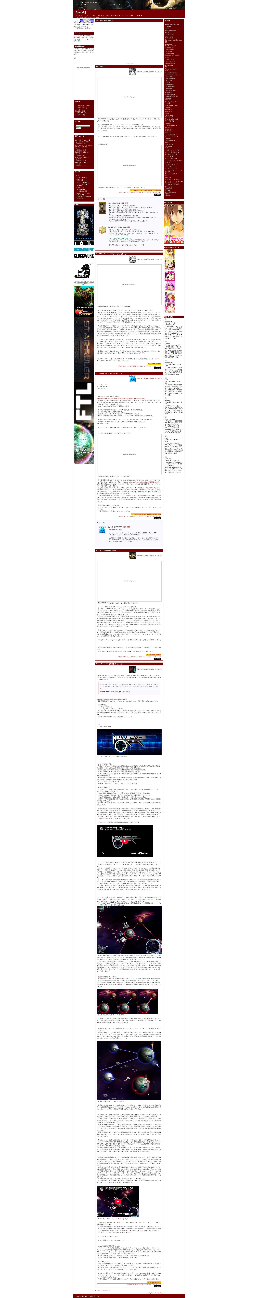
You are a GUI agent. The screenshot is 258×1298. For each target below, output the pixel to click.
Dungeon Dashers (155, 654)
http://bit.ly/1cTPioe (102, 423)
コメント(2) (147, 192)
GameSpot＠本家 (81, 191)
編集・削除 (125, 203)
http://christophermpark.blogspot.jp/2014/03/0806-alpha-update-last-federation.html (121, 398)
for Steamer (79, 198)
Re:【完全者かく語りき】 (82, 140)
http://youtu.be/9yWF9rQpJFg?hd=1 (119, 1219)
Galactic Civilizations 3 (154, 190)
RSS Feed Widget (129, 63)
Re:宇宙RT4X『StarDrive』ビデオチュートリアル (84, 146)
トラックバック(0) (156, 192)
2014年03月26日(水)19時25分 (145, 259)
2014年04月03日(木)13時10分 (145, 71)
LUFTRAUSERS (156, 364)
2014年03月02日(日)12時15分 (145, 555)
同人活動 (78, 111)
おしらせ (78, 115)
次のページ (106, 1290)
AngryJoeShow (80, 189)
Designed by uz (94, 1296)
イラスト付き (80, 107)
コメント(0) (147, 366)
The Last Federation (140, 514)
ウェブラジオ (80, 109)
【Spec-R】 (80, 12)
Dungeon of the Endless (140, 190)
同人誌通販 (130, 15)
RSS (82, 15)
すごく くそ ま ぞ (83, 184)
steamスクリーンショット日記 (115, 15)
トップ (78, 15)
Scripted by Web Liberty (82, 1296)
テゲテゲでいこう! (81, 181)
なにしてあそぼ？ (81, 177)
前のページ (98, 1290)
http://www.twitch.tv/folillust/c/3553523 (143, 482)
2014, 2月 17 (126, 691)
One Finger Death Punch (154, 514)
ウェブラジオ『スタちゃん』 (95, 15)
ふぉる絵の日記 (139, 1284)
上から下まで (80, 179)
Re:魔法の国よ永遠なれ (82, 152)
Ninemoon (79, 185)
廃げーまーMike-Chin (82, 182)
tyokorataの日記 (81, 195)
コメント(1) (147, 516)
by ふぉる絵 (158, 71)
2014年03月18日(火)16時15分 (145, 378)
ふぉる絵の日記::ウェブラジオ (135, 192)
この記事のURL (122, 192)
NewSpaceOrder (156, 1282)
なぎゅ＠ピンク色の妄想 (83, 196)
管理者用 (139, 15)
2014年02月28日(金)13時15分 (145, 669)
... (162, 1293)
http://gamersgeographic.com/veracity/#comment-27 (112, 699)
